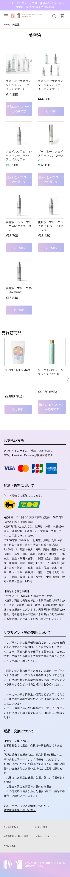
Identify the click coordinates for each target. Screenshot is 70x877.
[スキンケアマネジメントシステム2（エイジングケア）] (19, 64)
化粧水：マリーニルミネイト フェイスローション (51, 226)
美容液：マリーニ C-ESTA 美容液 (19, 290)
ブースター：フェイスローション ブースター (51, 155)
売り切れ (51, 111)
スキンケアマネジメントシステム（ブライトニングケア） (50, 84)
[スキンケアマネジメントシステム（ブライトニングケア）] (51, 64)
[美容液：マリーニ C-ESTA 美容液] (19, 271)
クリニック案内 (11, 827)
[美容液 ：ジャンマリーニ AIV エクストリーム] (19, 205)
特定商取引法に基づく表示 (20, 810)
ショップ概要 (41, 827)
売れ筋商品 (11, 333)
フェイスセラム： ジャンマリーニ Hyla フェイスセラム (19, 155)
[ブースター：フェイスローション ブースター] (51, 134)
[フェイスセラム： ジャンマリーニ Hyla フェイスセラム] (19, 134)
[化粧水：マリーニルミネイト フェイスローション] (51, 205)
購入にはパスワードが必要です (19, 109)
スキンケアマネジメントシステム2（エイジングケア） (18, 84)
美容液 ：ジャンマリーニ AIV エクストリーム (19, 226)
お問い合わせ (10, 846)
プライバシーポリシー (45, 836)
